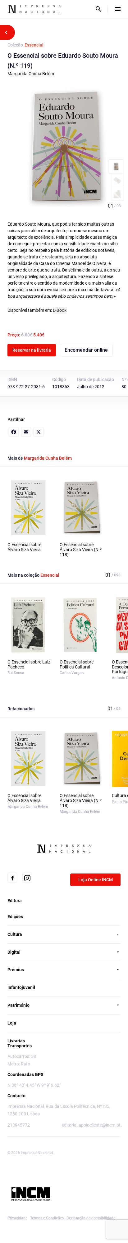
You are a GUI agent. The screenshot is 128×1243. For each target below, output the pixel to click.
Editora (14, 900)
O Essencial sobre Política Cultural (77, 664)
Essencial (34, 44)
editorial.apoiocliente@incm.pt (91, 1125)
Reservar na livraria (31, 350)
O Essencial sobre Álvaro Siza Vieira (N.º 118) (81, 549)
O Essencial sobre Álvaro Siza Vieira (24, 547)
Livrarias (16, 1040)
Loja (11, 1022)
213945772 (18, 1125)
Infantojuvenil (21, 987)
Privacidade (17, 1218)
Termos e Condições (47, 1218)
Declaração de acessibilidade (90, 1218)
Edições (15, 916)
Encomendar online (86, 350)
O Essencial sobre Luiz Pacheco (28, 664)
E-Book (59, 310)
